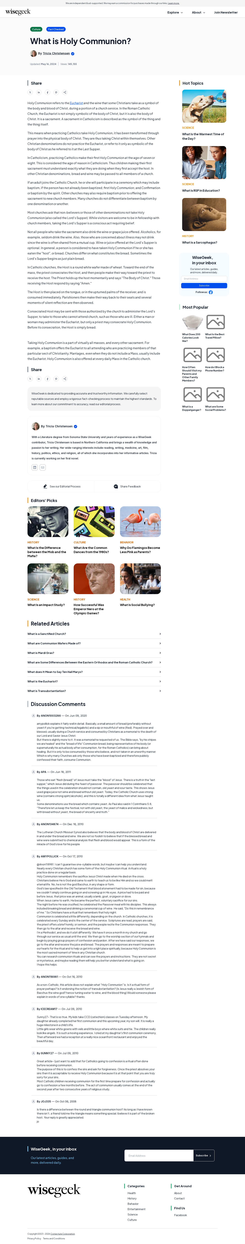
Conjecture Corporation (62, 1234)
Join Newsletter (226, 12)
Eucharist (76, 103)
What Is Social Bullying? (137, 605)
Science (33, 599)
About (178, 1193)
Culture (80, 542)
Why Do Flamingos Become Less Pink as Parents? (140, 550)
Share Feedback (130, 486)
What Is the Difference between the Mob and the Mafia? (47, 552)
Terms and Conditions (54, 1238)
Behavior (127, 542)
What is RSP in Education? (201, 190)
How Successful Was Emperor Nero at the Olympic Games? (89, 609)
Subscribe (204, 285)
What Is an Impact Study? (46, 605)
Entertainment (137, 1209)
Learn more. (174, 3)
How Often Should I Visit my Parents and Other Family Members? (192, 374)
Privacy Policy (34, 1238)
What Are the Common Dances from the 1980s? (91, 550)
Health (125, 599)
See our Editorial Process (65, 486)
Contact (179, 1198)
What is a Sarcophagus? (199, 242)
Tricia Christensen (56, 53)
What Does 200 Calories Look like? (191, 337)
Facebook (180, 1215)
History (33, 542)
